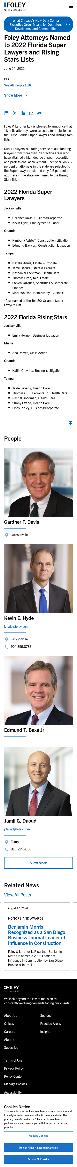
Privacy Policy (14, 1068)
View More (38, 862)
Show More (13, 95)
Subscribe (11, 1047)
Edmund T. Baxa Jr (24, 730)
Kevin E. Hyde (19, 618)
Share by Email (31, 113)
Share (39, 113)
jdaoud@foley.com (17, 829)
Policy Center (13, 1076)
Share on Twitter (14, 113)
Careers (9, 1031)
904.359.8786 (21, 646)
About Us (10, 1015)
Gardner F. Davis (21, 522)
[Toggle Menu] (71, 6)
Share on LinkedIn (6, 113)
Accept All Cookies (38, 1159)
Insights (45, 1031)
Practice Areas (50, 1023)
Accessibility (13, 1092)
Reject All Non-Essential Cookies (38, 1147)
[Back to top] (70, 424)
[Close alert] (68, 24)
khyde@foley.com (16, 626)
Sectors (45, 1015)
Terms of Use (13, 1060)
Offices (9, 1023)
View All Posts (17, 894)
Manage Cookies (38, 1135)
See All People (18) (17, 85)
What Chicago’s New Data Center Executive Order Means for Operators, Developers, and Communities (36, 24)
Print (23, 113)
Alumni (9, 1039)
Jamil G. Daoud (20, 820)
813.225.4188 (21, 849)
